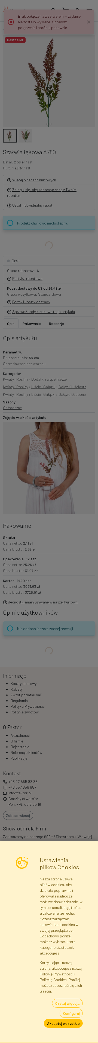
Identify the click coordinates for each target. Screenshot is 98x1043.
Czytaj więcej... (67, 1003)
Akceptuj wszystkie (63, 1023)
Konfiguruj (71, 1013)
